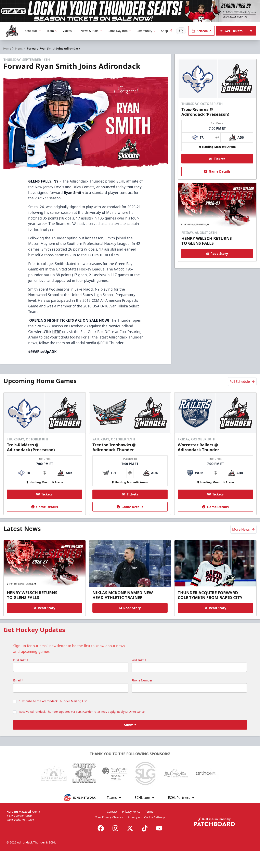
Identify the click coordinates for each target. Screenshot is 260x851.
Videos (67, 31)
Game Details (220, 171)
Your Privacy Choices (109, 817)
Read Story (219, 253)
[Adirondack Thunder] (11, 30)
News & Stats (90, 31)
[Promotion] (130, 11)
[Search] (181, 30)
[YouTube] (159, 828)
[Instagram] (115, 828)
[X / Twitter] (130, 828)
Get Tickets (234, 31)
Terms (149, 811)
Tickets (219, 159)
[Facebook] (100, 828)
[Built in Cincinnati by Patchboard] (214, 821)
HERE (56, 331)
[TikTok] (144, 828)
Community (144, 31)
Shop (164, 31)
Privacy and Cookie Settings (146, 817)
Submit (130, 725)
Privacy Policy (131, 811)
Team (50, 31)
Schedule (31, 31)
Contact (112, 811)
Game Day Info (117, 31)
